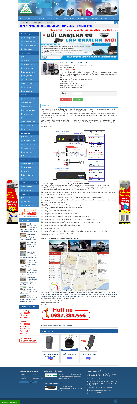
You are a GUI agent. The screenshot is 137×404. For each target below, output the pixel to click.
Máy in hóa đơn (27, 102)
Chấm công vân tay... (29, 38)
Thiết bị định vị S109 (69, 354)
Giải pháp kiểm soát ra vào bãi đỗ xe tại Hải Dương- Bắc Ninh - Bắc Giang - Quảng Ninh (28, 298)
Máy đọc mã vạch (28, 106)
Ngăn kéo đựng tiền (29, 122)
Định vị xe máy (27, 202)
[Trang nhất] (21, 18)
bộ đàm (59, 296)
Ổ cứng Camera (28, 80)
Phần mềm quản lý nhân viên (98, 294)
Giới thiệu (23, 375)
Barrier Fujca (27, 167)
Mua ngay (79, 99)
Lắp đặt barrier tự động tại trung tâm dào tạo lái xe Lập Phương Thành (29, 263)
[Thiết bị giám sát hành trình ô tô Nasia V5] (50, 68)
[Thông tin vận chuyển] (51, 388)
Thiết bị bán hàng (26, 95)
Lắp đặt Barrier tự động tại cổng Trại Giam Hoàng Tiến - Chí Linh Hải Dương (28, 271)
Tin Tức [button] (103, 18)
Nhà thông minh (25, 133)
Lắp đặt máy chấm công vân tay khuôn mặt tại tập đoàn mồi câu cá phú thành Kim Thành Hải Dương (28, 227)
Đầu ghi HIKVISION (29, 72)
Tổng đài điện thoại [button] (83, 18)
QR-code (34, 382)
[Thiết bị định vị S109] (69, 343)
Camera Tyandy (28, 87)
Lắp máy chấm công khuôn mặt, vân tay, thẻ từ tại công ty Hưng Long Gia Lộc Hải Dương (28, 280)
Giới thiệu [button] (27, 18)
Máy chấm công (25, 34)
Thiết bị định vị (25, 194)
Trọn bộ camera (28, 57)
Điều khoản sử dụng (37, 378)
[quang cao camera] (29, 213)
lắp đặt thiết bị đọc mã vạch (60, 294)
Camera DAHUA (28, 68)
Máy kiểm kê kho (28, 114)
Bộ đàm (23, 183)
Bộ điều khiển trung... (29, 156)
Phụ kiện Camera (28, 83)
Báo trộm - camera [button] (53, 18)
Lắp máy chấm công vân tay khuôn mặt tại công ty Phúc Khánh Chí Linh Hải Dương (28, 237)
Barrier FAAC (27, 171)
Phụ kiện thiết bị (28, 129)
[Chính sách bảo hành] (51, 375)
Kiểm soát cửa (27, 49)
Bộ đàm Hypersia (28, 190)
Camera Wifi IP (27, 60)
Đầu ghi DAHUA (27, 76)
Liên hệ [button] (112, 18)
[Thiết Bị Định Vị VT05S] (88, 343)
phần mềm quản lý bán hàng (79, 294)
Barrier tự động (25, 160)
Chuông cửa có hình (29, 141)
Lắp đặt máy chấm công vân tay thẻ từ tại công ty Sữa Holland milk (28, 290)
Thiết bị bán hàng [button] (38, 18)
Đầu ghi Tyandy (27, 91)
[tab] (49, 106)
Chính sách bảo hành (53, 371)
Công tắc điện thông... (29, 144)
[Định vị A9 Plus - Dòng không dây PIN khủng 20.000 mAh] (50, 343)
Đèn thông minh (28, 152)
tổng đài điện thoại (50, 296)
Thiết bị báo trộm (28, 137)
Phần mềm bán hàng (29, 99)
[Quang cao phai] (124, 202)
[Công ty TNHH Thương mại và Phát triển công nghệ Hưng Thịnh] (26, 8)
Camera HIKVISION (29, 64)
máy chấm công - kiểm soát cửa (73, 296)
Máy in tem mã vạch (29, 110)
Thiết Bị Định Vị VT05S (88, 354)
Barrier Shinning (28, 175)
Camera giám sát (26, 53)
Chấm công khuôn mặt (30, 45)
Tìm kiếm (23, 378)
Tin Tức (35, 375)
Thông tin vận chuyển (53, 383)
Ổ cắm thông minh (28, 148)
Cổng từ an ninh (28, 125)
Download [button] (95, 18)
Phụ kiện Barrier (28, 179)
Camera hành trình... (29, 205)
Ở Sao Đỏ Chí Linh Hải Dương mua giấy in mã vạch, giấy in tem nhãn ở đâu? (29, 255)
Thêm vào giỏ (67, 99)
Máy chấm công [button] (68, 18)
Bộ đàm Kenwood (28, 186)
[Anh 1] (79, 46)
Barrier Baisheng (28, 163)
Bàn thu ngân (27, 118)
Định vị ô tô (26, 198)
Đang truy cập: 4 (24, 382)
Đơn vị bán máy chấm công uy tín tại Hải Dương (32, 244)
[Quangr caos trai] (12, 202)
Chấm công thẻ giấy (29, 41)
